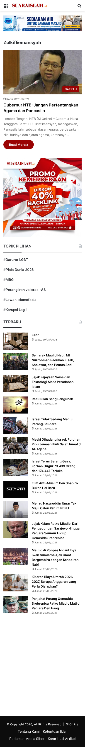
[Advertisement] (42, 666)
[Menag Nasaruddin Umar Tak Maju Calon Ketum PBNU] (15, 509)
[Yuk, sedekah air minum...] (42, 23)
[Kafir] (15, 341)
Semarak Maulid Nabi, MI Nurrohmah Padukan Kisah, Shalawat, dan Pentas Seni (53, 360)
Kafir (35, 335)
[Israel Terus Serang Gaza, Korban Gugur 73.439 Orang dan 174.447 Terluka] (15, 467)
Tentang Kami (29, 731)
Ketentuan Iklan (55, 731)
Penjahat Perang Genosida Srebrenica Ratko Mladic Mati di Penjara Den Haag (56, 603)
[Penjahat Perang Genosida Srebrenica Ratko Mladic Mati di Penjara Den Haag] (15, 604)
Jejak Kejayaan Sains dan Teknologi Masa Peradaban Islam (53, 382)
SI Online (72, 724)
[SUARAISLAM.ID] (29, 5)
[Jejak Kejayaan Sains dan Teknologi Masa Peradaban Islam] (15, 383)
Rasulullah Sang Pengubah (52, 399)
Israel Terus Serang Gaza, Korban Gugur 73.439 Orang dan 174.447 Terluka (53, 466)
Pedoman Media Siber (27, 739)
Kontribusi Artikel (62, 739)
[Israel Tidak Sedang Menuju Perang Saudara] (15, 425)
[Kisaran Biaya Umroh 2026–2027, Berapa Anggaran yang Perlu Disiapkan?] (15, 582)
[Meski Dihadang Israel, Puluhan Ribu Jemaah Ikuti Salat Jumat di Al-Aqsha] (15, 445)
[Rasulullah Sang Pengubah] (15, 405)
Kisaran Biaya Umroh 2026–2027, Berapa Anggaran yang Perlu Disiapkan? (54, 581)
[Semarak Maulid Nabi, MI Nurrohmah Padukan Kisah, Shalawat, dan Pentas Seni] (15, 361)
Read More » (18, 144)
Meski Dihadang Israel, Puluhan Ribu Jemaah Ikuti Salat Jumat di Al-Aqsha (57, 444)
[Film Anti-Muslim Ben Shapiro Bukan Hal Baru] (15, 489)
